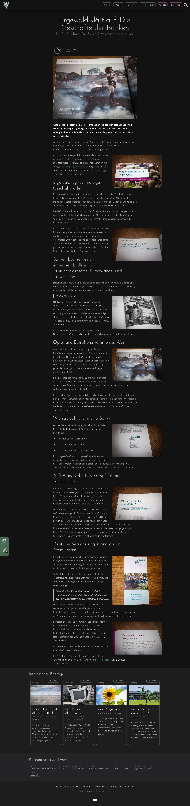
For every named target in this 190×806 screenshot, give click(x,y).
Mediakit (86, 786)
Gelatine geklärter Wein (75, 166)
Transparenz (99, 786)
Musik (107, 5)
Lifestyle (131, 5)
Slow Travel (147, 5)
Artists (162, 5)
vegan (62, 145)
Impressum (130, 786)
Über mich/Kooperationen (66, 786)
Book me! (176, 5)
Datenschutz (115, 786)
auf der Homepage (100, 659)
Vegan (118, 5)
